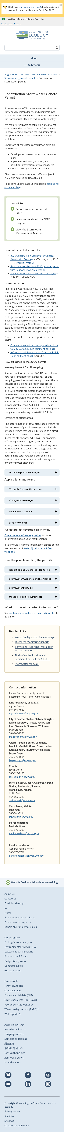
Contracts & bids (13, 965)
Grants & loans (12, 970)
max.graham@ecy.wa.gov (23, 736)
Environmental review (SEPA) (20, 947)
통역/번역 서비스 (13, 1048)
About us (9, 893)
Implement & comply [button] (20, 511)
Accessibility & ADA (14, 1024)
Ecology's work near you (18, 942)
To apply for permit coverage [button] (25, 489)
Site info (9, 1116)
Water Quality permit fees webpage (35, 637)
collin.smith (15, 800)
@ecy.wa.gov (28, 800)
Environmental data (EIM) (18, 995)
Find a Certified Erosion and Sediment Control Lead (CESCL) (32, 657)
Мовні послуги (12, 1062)
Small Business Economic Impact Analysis (33, 273)
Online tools (11, 981)
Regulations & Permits (16, 74)
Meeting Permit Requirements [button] (25, 596)
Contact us (10, 898)
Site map (9, 1120)
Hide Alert (53, 5)
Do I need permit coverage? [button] (24, 472)
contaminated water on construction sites (32, 613)
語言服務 (9, 1043)
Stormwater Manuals (27, 663)
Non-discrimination (15, 1029)
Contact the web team (16, 1125)
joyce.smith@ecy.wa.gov (22, 776)
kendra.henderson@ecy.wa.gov (26, 855)
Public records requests (17, 922)
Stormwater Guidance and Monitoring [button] (30, 578)
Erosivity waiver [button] (18, 522)
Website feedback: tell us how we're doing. (34, 882)
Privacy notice (12, 1111)
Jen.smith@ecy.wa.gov (21, 816)
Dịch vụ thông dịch (14, 1053)
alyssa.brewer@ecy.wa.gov (23, 713)
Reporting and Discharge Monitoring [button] (29, 569)
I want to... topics (13, 985)
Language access (14, 1034)
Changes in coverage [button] (21, 500)
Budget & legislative (15, 961)
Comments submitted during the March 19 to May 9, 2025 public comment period (34, 347)
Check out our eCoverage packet (22, 535)
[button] (32, 57)
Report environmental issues (20, 926)
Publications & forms (16, 956)
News (7, 912)
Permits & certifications (45, 74)
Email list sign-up (14, 903)
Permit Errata (23, 262)
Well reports (11, 1014)
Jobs (6, 908)
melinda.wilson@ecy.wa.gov (24, 833)
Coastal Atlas (11, 990)
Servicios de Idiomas (15, 1038)
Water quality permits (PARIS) (20, 1009)
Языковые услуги (14, 1057)
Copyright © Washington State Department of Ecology (30, 1105)
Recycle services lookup (17, 1004)
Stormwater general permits (20, 78)
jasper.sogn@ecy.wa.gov (22, 760)
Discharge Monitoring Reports (32, 642)
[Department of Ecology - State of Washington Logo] (32, 35)
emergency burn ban (29, 6)
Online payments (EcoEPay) (19, 1000)
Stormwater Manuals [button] (21, 587)
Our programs (12, 937)
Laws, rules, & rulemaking (18, 951)
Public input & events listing (19, 917)
